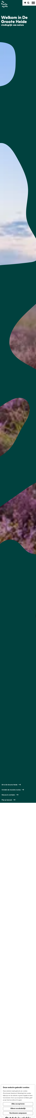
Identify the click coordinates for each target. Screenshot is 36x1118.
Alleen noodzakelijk (18, 1108)
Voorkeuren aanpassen (18, 1113)
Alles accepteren (18, 1104)
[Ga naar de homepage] (4, 4)
